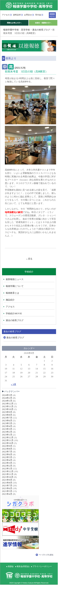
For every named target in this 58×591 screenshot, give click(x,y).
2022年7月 (7, 451)
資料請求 (17, 15)
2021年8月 (7, 483)
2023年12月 (7, 403)
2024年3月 (7, 395)
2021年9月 (7, 480)
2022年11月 (7, 440)
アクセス (6, 15)
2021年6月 (7, 488)
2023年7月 (7, 418)
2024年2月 (7, 398)
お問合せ (28, 15)
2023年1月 (7, 435)
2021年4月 (7, 494)
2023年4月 (7, 426)
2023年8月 (7, 415)
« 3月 (13, 384)
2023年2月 (7, 432)
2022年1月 (7, 468)
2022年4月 (7, 460)
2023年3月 (7, 429)
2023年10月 (7, 409)
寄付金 (38, 15)
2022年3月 (7, 463)
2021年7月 (7, 485)
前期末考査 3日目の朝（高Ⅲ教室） (26, 71)
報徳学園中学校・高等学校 (16, 30)
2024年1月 (7, 401)
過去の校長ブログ (41, 30)
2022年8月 (7, 449)
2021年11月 (7, 474)
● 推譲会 (10, 566)
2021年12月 (7, 471)
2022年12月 (7, 437)
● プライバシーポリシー (41, 566)
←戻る (29, 259)
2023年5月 (7, 423)
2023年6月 (7, 420)
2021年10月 (7, 477)
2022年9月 (7, 446)
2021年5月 (7, 491)
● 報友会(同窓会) (22, 566)
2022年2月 (7, 466)
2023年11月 (7, 406)
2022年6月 (7, 454)
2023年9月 (7, 412)
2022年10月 (7, 443)
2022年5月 (7, 457)
